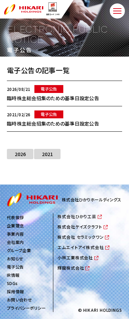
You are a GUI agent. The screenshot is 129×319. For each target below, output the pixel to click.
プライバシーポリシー (26, 308)
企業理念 (15, 225)
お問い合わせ (19, 300)
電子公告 (15, 267)
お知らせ (15, 258)
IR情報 (13, 275)
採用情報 (15, 291)
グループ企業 (19, 250)
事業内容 (15, 234)
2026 (20, 154)
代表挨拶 (15, 217)
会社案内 (15, 242)
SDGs (12, 283)
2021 (47, 154)
